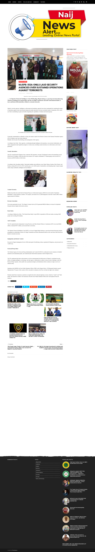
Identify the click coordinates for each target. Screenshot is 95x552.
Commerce (38, 470)
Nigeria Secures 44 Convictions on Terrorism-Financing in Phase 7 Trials (35, 305)
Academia (38, 464)
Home (68, 92)
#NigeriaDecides (70, 247)
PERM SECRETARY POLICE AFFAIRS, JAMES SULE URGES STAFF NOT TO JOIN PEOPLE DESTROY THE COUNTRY (51, 319)
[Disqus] (35, 397)
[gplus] (81, 2)
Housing (37, 476)
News (9, 2)
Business (38, 468)
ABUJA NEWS (38, 462)
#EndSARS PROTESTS (71, 243)
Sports (19, 2)
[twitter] (75, 2)
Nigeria (14, 2)
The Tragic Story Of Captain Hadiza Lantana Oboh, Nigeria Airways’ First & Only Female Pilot (78, 490)
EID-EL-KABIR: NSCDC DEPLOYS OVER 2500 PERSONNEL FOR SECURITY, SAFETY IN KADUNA (37, 335)
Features (43, 2)
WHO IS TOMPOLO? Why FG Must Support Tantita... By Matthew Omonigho (78, 518)
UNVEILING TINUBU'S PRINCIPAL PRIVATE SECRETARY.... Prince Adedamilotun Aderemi (77, 481)
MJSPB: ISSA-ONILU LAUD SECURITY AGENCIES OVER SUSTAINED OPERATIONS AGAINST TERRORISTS (14, 305)
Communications (39, 472)
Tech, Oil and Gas (27, 2)
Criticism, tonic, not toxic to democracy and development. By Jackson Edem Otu (78, 536)
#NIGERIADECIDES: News (72, 245)
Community (36, 2)
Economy (38, 474)
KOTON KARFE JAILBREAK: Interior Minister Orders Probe (53, 304)
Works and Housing (40, 478)
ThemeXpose (14, 550)
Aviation (37, 466)
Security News (23, 81)
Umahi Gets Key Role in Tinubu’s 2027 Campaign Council (80, 220)
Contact (72, 92)
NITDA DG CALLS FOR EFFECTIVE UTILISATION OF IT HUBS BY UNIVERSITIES (78, 499)
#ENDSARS (69, 241)
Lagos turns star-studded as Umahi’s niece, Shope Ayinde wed (80, 211)
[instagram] (77, 2)
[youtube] (79, 2)
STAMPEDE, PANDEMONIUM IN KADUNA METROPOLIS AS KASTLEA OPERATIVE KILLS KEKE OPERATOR (17, 335)
